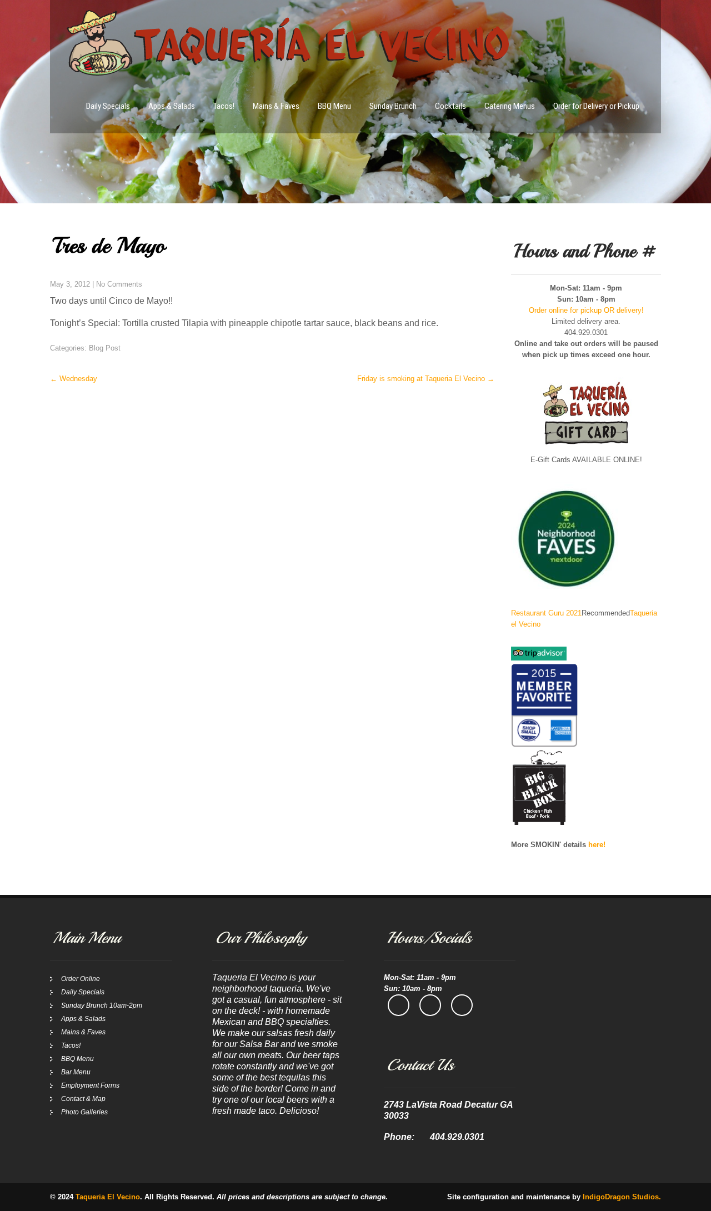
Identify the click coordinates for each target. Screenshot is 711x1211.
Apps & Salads (171, 106)
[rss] (462, 1005)
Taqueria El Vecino (108, 1197)
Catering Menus (509, 106)
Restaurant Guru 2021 (546, 613)
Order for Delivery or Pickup (596, 106)
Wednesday (73, 378)
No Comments (119, 284)
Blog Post (105, 348)
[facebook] (398, 1005)
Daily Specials (108, 106)
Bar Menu (76, 1072)
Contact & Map (83, 1099)
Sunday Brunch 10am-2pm (101, 1005)
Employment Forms (90, 1085)
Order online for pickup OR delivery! (586, 310)
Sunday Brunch (393, 106)
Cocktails (450, 106)
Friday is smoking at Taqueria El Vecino (425, 378)
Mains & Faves (276, 106)
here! (596, 844)
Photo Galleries (84, 1112)
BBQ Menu (334, 106)
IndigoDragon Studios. (622, 1197)
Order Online (80, 979)
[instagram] (430, 1005)
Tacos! (223, 106)
